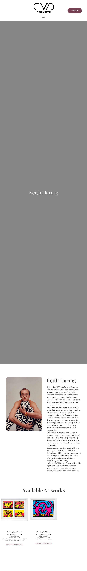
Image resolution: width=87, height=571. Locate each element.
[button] (43, 17)
